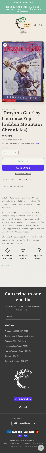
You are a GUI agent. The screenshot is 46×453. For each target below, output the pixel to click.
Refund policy (14, 443)
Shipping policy (16, 447)
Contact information (30, 447)
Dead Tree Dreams (22, 440)
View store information (13, 186)
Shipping (4, 139)
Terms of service (38, 443)
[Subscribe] (38, 316)
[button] (4, 25)
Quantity (5, 148)
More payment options (23, 174)
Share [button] (6, 265)
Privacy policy (25, 443)
